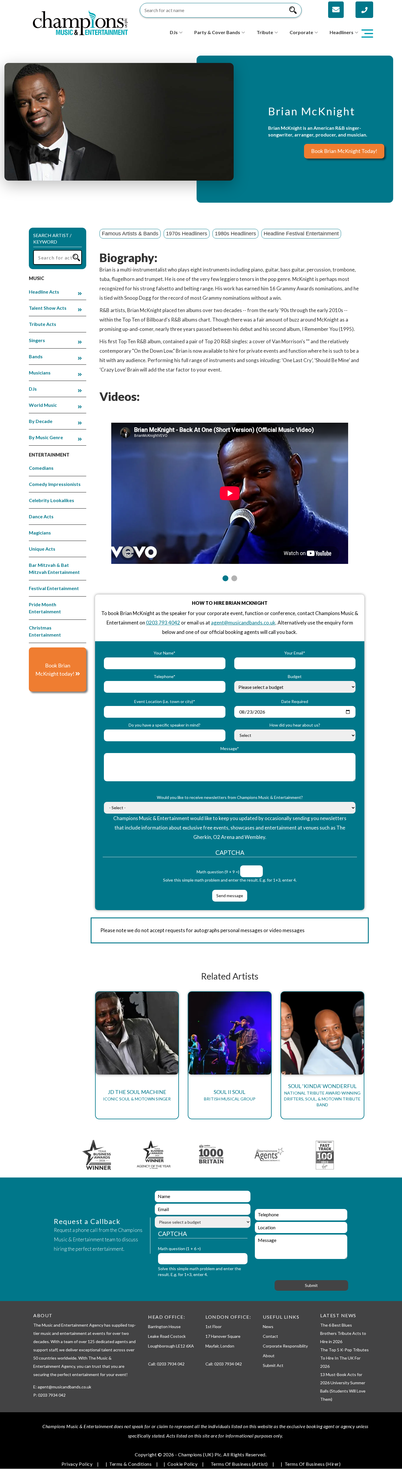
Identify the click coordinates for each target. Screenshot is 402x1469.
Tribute (265, 32)
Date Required (294, 701)
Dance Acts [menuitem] (41, 516)
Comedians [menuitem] (41, 468)
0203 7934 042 (171, 1363)
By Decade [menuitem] (40, 421)
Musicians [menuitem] (40, 372)
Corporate (301, 32)
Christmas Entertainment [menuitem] (45, 631)
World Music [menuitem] (43, 405)
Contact (270, 1336)
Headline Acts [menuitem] (44, 291)
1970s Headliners (186, 233)
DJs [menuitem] (33, 389)
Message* (229, 748)
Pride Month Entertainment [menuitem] (45, 608)
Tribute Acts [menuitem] (42, 324)
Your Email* (294, 652)
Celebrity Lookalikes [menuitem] (51, 500)
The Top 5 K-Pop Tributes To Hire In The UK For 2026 (344, 1358)
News (268, 1326)
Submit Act (273, 1365)
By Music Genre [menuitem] (46, 437)
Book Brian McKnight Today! (344, 151)
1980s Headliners (235, 233)
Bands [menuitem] (36, 356)
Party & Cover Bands (217, 32)
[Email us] (336, 9)
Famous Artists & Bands (130, 233)
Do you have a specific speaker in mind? (164, 724)
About (269, 1355)
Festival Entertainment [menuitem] (54, 588)
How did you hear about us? (295, 724)
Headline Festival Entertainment (301, 233)
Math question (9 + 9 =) (218, 871)
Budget (295, 676)
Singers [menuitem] (37, 340)
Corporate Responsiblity (285, 1345)
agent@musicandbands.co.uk (243, 622)
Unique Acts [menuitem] (42, 549)
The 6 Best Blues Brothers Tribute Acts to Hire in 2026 (343, 1333)
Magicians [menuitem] (40, 532)
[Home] (80, 21)
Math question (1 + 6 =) (179, 1248)
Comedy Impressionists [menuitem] (55, 484)
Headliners (341, 32)
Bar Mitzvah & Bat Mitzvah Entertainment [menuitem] (54, 568)
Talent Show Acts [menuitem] (48, 308)
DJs (174, 32)
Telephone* (164, 676)
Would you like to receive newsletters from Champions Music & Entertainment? (230, 797)
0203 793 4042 (163, 622)
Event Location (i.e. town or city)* (164, 701)
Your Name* (164, 652)
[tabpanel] (229, 489)
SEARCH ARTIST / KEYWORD (52, 238)
